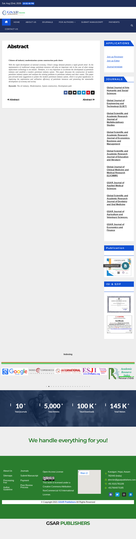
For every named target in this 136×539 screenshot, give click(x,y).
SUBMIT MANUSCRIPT (92, 22)
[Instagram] (124, 495)
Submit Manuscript (29, 476)
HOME (17, 22)
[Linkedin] (131, 495)
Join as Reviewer (115, 57)
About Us (7, 471)
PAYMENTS (114, 22)
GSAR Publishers (67, 502)
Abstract (88, 99)
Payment (24, 480)
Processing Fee (8, 481)
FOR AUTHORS (66, 22)
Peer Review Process (26, 486)
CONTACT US (11, 29)
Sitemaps (7, 476)
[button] (132, 25)
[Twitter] (117, 495)
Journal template (114, 67)
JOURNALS (47, 22)
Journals (24, 471)
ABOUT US (31, 22)
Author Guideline (7, 488)
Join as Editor (113, 61)
